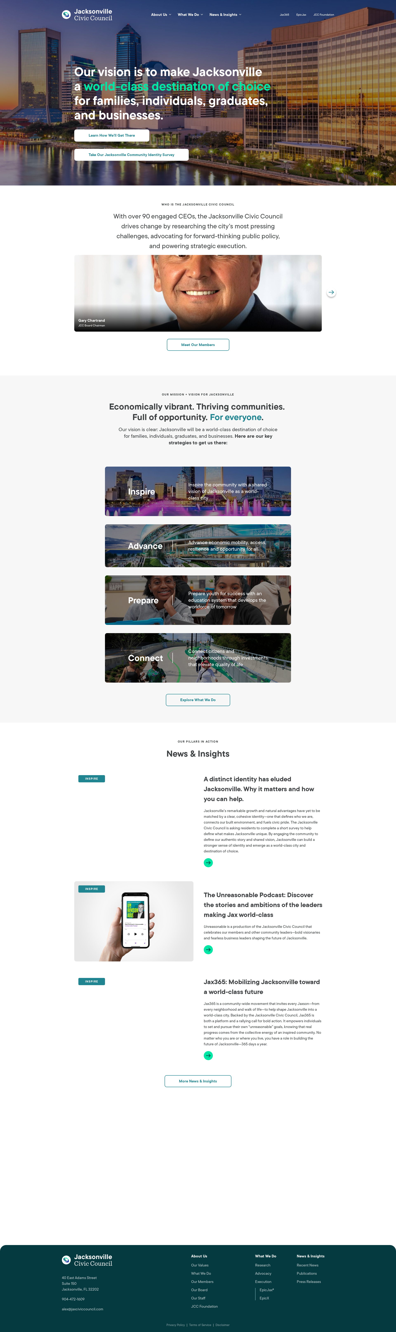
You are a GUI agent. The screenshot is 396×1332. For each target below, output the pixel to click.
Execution (263, 1282)
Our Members (202, 1281)
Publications (307, 1273)
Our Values (200, 1265)
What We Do (201, 1273)
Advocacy (263, 1273)
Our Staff (198, 1298)
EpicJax (301, 15)
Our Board (199, 1290)
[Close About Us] (170, 14)
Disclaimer (223, 1325)
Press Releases (309, 1281)
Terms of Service (200, 1325)
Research (262, 1265)
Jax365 (284, 15)
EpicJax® (267, 1290)
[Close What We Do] (202, 14)
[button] (331, 292)
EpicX (264, 1298)
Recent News (307, 1265)
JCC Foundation (324, 15)
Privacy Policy (175, 1325)
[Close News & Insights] (240, 14)
